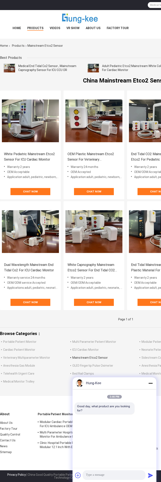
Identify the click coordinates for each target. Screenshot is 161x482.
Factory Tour (118, 28)
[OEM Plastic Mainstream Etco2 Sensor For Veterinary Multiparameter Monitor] (93, 120)
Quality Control (10, 434)
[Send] (150, 475)
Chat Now (30, 191)
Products (35, 28)
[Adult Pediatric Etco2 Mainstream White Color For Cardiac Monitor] (93, 68)
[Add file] (78, 475)
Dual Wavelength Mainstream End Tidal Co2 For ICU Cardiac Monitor (29, 267)
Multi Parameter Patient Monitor (94, 341)
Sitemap (6, 452)
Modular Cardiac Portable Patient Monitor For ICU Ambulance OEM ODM (68, 424)
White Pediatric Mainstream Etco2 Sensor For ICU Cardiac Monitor (29, 156)
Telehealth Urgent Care (18, 373)
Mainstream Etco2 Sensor (90, 357)
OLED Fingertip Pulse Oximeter (92, 365)
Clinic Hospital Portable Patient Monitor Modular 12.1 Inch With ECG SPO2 (66, 445)
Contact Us (8, 440)
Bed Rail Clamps (83, 373)
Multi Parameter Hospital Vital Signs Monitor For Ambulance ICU (64, 434)
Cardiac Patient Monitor (19, 349)
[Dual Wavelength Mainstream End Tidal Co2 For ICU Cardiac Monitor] (30, 231)
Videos (55, 28)
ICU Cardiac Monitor (85, 349)
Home (17, 28)
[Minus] (150, 383)
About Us (93, 28)
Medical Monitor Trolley (18, 381)
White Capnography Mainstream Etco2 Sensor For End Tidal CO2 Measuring (91, 268)
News (4, 446)
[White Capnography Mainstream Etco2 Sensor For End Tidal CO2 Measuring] (93, 231)
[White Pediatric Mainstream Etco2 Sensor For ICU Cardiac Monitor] (30, 120)
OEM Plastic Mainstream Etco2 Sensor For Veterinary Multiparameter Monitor (91, 157)
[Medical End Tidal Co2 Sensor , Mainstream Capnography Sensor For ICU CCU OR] (9, 68)
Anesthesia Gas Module (19, 365)
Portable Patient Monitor (19, 341)
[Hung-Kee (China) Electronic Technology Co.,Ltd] (80, 18)
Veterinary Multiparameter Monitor (26, 357)
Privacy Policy (16, 474)
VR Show (72, 28)
